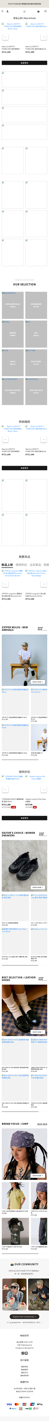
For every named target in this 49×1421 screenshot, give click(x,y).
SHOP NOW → (38, 682)
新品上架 (7, 565)
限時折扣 (21, 565)
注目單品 (35, 565)
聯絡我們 (24, 1369)
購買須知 (24, 1366)
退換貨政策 (24, 1375)
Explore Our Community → (24, 1316)
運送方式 (24, 1372)
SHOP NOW (40, 628)
